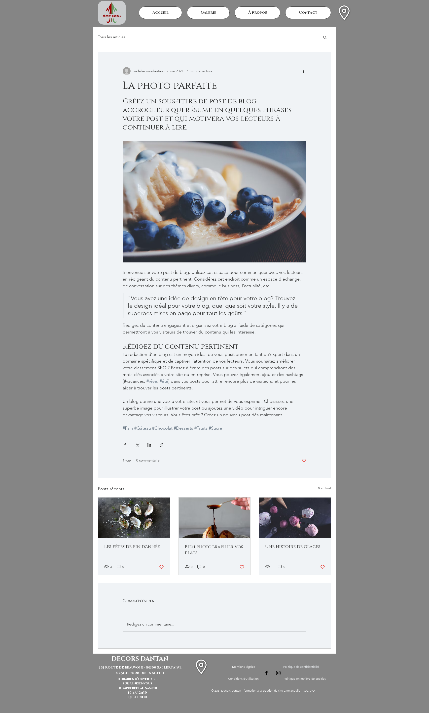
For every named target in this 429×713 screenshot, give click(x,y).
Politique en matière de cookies (305, 678)
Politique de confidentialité (301, 667)
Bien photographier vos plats (214, 550)
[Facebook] (266, 673)
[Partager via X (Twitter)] (137, 445)
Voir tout (324, 488)
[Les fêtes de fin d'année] (134, 518)
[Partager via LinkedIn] (149, 445)
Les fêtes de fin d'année (132, 547)
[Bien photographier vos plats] (214, 518)
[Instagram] (278, 673)
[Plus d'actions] (303, 71)
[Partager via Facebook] (125, 445)
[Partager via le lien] (161, 445)
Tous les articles (111, 37)
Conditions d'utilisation (243, 678)
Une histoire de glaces (292, 547)
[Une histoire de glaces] (295, 518)
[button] (324, 37)
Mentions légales (243, 667)
